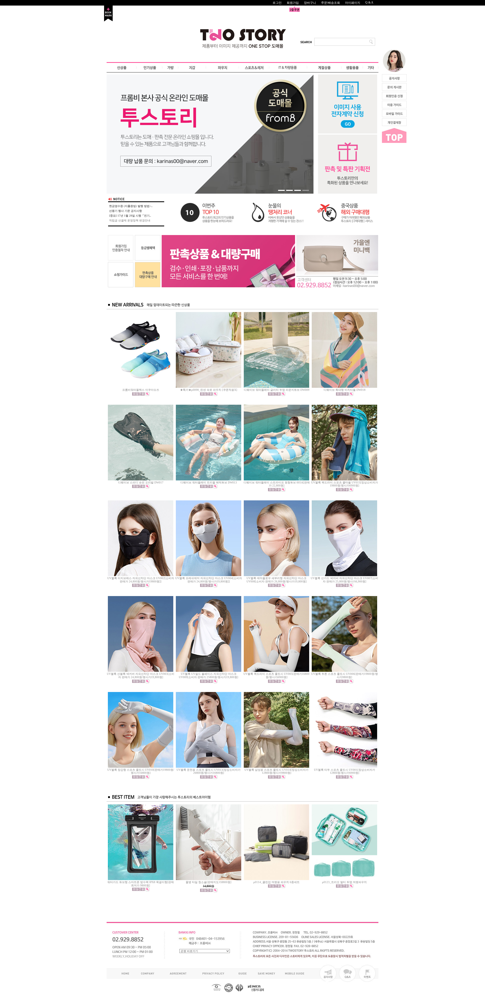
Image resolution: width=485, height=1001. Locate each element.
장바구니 (310, 3)
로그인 (277, 3)
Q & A (369, 2)
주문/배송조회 (330, 3)
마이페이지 (352, 3)
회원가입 (293, 3)
